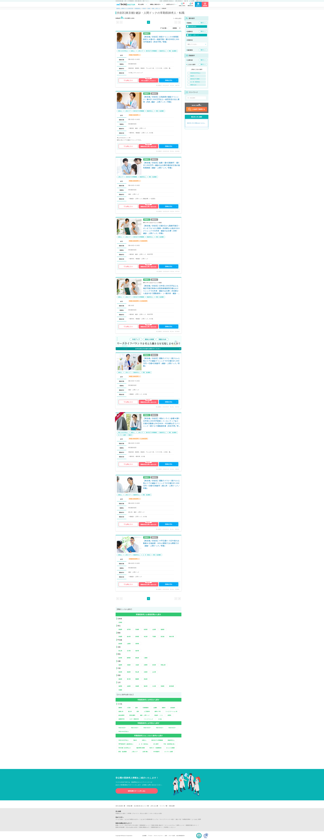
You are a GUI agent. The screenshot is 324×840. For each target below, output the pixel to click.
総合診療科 (121, 715)
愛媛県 (137, 679)
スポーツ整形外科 (134, 719)
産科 (138, 711)
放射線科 (172, 707)
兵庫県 (145, 665)
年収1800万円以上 (124, 740)
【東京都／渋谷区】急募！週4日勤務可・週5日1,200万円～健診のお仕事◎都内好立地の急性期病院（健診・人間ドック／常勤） (161, 165)
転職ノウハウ (119, 825)
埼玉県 (145, 636)
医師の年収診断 (120, 827)
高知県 (145, 679)
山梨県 (129, 643)
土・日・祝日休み (143, 744)
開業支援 (171, 805)
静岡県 (129, 657)
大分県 (154, 686)
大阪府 (137, 665)
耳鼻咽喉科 (146, 707)
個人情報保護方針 (181, 835)
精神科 (120, 707)
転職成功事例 (186, 819)
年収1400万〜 (147, 727)
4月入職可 (156, 744)
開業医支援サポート (191, 825)
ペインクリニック (148, 719)
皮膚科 (155, 707)
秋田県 (145, 629)
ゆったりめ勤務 (170, 747)
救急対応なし (171, 740)
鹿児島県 (171, 686)
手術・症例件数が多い (169, 744)
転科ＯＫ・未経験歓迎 (155, 747)
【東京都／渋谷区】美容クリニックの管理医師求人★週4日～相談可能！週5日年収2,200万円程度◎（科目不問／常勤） (161, 39)
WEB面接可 (156, 751)
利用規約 (129, 805)
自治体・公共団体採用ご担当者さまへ (167, 0)
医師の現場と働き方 (157, 825)
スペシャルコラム (170, 825)
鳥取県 (120, 672)
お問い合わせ (154, 805)
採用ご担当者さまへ (179, 0)
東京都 (144, 8)
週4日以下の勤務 (194, 79)
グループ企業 (172, 835)
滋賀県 (120, 665)
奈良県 (154, 665)
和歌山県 (163, 665)
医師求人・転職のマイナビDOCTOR (124, 8)
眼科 (136, 707)
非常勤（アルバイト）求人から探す (137, 813)
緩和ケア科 (158, 711)
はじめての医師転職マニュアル (149, 819)
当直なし (144, 740)
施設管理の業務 (140, 747)
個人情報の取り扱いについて (140, 805)
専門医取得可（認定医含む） (126, 744)
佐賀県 (129, 686)
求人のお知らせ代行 (132, 827)
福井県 (137, 650)
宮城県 (137, 629)
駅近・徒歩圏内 (123, 751)
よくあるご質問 (196, 819)
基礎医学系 (121, 719)
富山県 (120, 650)
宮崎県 (162, 686)
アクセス (150, 835)
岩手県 (129, 629)
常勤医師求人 (138, 8)
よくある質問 (191, 0)
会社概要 (144, 835)
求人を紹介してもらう (148, 80)
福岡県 (120, 686)
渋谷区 (148, 8)
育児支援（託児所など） (125, 747)
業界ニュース (180, 825)
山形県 (154, 629)
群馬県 (137, 636)
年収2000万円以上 (124, 731)
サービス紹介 (119, 819)
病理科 (169, 715)
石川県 (129, 650)
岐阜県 (120, 657)
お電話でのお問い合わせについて (202, 0)
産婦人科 (121, 711)
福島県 (162, 629)
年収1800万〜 (172, 727)
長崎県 (137, 686)
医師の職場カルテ (144, 827)
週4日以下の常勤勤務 (157, 740)
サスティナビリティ (158, 835)
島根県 (129, 672)
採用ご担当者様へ (120, 805)
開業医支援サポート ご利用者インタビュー (163, 827)
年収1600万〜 (160, 727)
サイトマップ (163, 805)
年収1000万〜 (122, 727)
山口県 (154, 672)
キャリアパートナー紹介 (167, 819)
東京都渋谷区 (192, 26)
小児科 (129, 707)
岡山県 (137, 672)
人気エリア (135, 751)
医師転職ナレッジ (145, 825)
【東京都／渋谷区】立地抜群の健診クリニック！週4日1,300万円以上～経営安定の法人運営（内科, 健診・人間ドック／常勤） (161, 99)
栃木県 (129, 636)
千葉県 (154, 636)
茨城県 (120, 636)
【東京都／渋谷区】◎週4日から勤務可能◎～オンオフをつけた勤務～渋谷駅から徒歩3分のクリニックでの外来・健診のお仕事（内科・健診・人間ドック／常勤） (161, 229)
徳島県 (120, 679)
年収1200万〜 (135, 727)
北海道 (120, 622)
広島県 (145, 672)
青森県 (120, 629)
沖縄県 (120, 690)
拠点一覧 (186, 0)
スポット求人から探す (156, 813)
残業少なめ (193, 84)
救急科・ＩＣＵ (158, 715)
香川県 (129, 679)
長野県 (137, 643)
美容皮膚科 (132, 715)
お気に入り (129, 80)
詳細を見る (168, 80)
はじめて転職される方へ (132, 819)
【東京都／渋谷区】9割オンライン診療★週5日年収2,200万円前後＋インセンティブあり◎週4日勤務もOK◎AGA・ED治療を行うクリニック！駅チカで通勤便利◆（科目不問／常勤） (161, 422)
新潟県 (120, 643)
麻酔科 (163, 707)
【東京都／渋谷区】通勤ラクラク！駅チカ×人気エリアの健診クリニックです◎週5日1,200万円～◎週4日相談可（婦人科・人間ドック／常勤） (161, 484)
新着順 (175, 28)
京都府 (129, 665)
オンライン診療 (168, 751)
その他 (160, 719)
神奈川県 (171, 636)
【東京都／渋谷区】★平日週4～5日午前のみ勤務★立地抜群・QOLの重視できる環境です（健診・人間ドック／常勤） (161, 543)
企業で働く (145, 751)
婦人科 (130, 711)
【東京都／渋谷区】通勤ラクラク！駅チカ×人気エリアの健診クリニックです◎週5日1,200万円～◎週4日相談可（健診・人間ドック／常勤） (161, 362)
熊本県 (145, 686)
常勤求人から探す (121, 813)
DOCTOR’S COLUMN (131, 825)
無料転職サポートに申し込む (136, 791)
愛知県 (137, 657)
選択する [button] (203, 22)
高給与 (135, 740)
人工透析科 (147, 711)
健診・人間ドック (156, 8)
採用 (166, 835)
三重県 (145, 657)
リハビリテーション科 (171, 711)
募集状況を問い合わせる (148, 146)
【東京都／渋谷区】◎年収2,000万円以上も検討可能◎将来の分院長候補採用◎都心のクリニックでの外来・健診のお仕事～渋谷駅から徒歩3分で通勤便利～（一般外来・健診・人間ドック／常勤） (161, 290)
